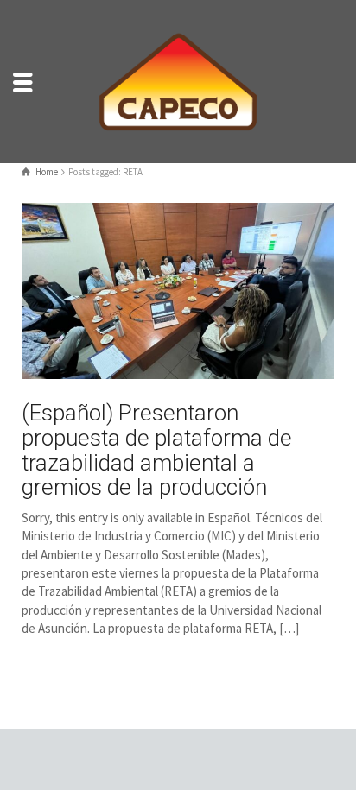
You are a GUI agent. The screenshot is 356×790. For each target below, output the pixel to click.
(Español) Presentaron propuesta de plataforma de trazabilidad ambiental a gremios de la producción (157, 450)
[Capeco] (178, 80)
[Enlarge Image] (178, 291)
